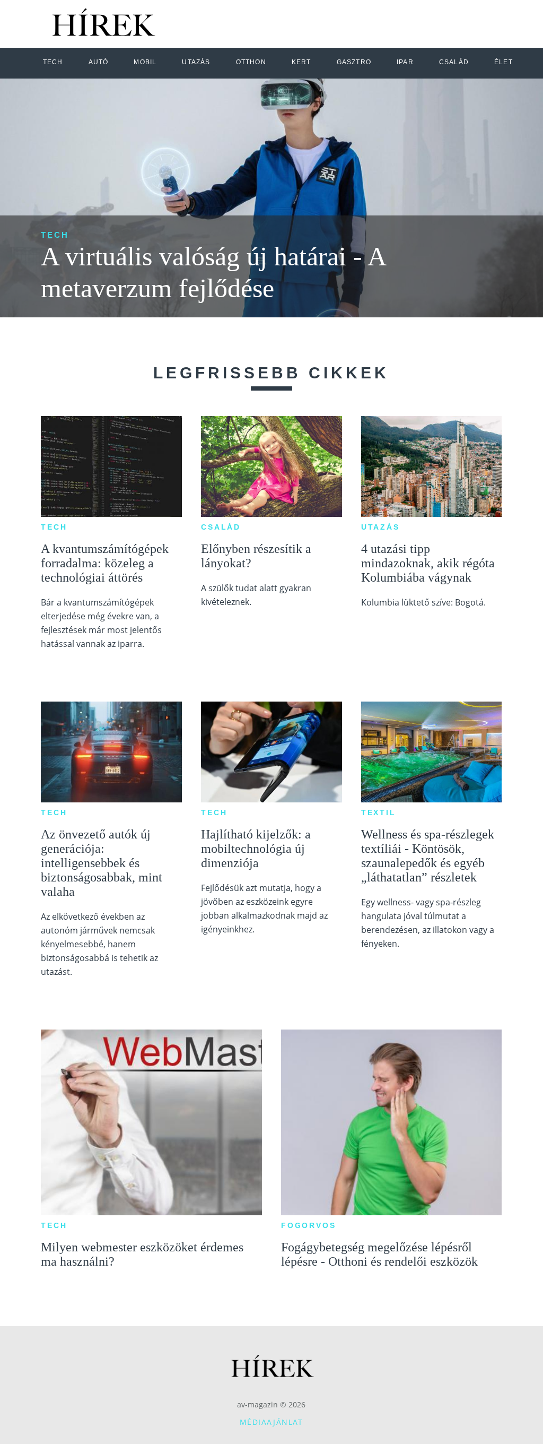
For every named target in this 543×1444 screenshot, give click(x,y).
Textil (378, 812)
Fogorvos (308, 1225)
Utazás (380, 527)
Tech (55, 234)
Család (221, 527)
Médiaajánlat (271, 1422)
